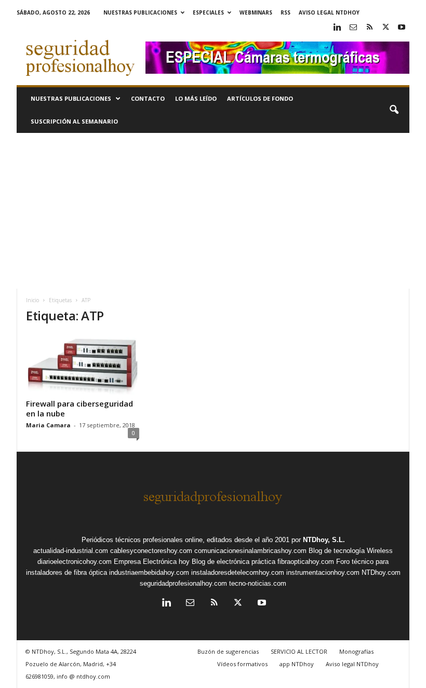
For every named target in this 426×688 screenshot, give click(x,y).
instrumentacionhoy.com (323, 572)
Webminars (255, 12)
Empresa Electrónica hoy (152, 561)
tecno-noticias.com (257, 583)
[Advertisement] (213, 211)
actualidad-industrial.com (70, 551)
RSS (285, 12)
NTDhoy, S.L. (324, 540)
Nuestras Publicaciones (140, 12)
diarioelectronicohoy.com (74, 561)
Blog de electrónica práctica (233, 561)
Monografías (356, 651)
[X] (385, 27)
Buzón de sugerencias (228, 651)
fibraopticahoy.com (305, 561)
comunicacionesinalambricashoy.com (250, 551)
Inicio (32, 300)
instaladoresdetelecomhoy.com (237, 572)
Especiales (208, 12)
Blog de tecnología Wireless (351, 551)
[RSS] (369, 27)
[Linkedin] (337, 27)
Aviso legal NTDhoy (329, 12)
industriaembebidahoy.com (149, 572)
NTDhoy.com (381, 572)
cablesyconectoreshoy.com (151, 551)
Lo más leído (196, 98)
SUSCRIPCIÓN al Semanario (74, 121)
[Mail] (353, 27)
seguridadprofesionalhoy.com (183, 583)
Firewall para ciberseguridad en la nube (79, 408)
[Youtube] (401, 27)
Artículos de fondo (260, 98)
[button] (393, 110)
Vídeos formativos (242, 664)
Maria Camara (48, 425)
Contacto (148, 98)
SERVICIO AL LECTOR (299, 651)
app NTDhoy (296, 664)
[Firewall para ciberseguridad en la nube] (82, 364)
